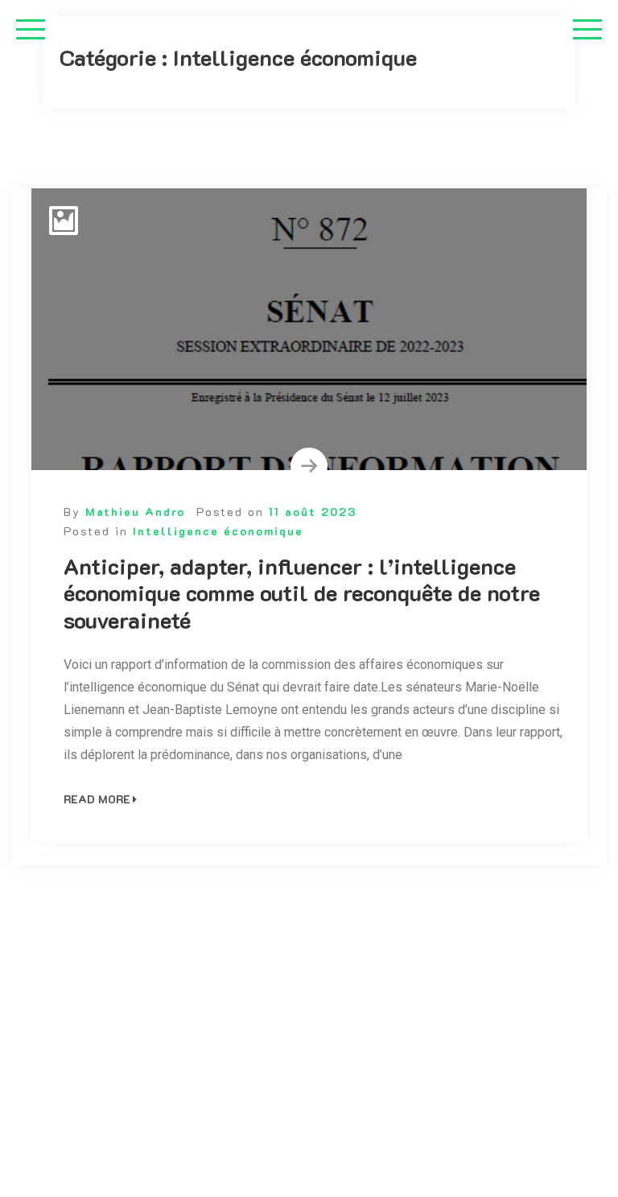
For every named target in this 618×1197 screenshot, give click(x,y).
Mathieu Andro (135, 511)
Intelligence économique (218, 531)
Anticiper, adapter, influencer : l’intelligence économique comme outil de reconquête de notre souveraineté (302, 593)
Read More (97, 799)
